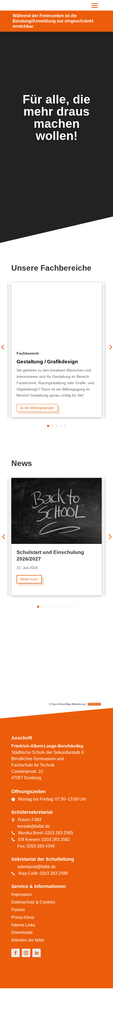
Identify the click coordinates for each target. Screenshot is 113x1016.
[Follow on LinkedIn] (36, 953)
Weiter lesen (29, 579)
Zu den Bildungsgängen (37, 408)
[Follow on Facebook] (15, 953)
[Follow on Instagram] (26, 953)
